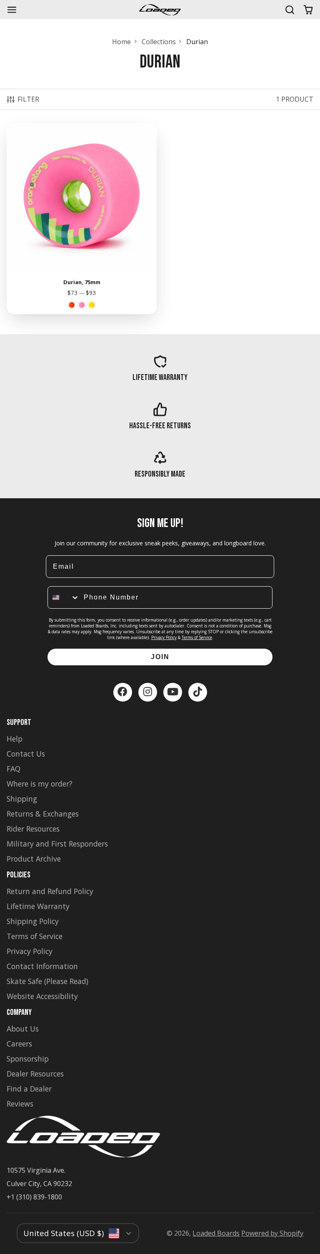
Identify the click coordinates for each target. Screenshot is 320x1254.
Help (14, 739)
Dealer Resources (35, 1074)
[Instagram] (147, 692)
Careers (19, 1044)
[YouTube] (172, 692)
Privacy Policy (164, 637)
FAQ (13, 769)
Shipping (22, 799)
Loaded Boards (216, 1233)
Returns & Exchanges (43, 814)
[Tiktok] (197, 692)
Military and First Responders (57, 844)
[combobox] (64, 597)
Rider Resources (33, 829)
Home (121, 41)
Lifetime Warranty (38, 906)
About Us (23, 1029)
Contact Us (26, 754)
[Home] (160, 9)
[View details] (160, 368)
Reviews (20, 1104)
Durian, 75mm (82, 218)
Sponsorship (28, 1059)
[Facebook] (122, 692)
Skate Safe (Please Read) (47, 981)
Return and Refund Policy (50, 891)
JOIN (160, 656)
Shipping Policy (33, 921)
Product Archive (34, 859)
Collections (159, 41)
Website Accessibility (42, 996)
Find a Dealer (29, 1089)
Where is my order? (39, 784)
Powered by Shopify (272, 1233)
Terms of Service (197, 637)
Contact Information (42, 966)
